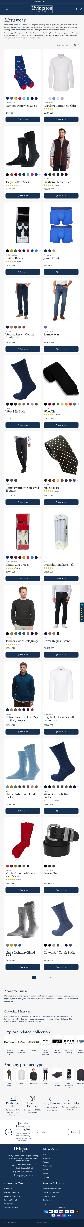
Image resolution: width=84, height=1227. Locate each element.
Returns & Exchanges (12, 1196)
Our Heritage (47, 1200)
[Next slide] (77, 1046)
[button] (68, 45)
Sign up (74, 1132)
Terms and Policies (42, 1222)
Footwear (46, 1162)
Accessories (47, 1166)
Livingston (12, 1222)
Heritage (46, 1177)
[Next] (54, 977)
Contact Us (8, 1188)
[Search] (7, 9)
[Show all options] (40, 174)
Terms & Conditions (11, 1207)
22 (50, 977)
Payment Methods (11, 1200)
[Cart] (81, 9)
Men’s (45, 1154)
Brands (45, 1169)
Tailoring (46, 1173)
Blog (44, 1204)
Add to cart (24, 119)
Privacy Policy (9, 1204)
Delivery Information (11, 1192)
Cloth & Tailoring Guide (51, 1192)
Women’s (46, 1158)
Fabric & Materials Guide (52, 1188)
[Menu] (2, 9)
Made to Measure (49, 1196)
